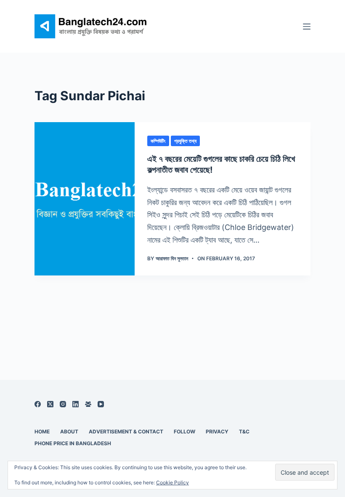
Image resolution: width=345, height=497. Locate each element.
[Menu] (306, 26)
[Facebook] (37, 404)
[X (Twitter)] (50, 404)
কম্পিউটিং (158, 141)
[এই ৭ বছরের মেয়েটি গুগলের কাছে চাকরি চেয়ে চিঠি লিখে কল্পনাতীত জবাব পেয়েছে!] (84, 198)
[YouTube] (101, 404)
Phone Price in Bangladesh (72, 443)
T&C (244, 431)
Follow (184, 431)
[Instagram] (63, 404)
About (69, 431)
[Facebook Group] (88, 404)
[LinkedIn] (75, 404)
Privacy (217, 431)
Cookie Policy (172, 482)
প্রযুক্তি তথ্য (185, 141)
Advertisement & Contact (126, 431)
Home (42, 431)
